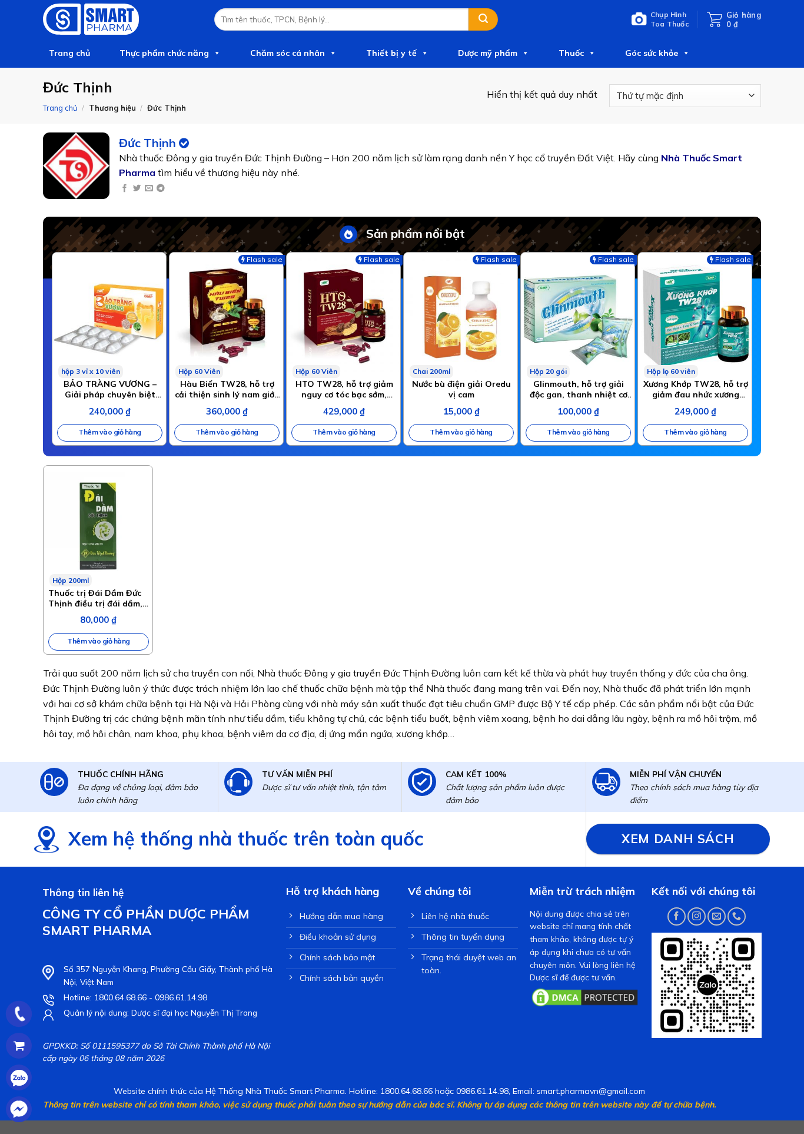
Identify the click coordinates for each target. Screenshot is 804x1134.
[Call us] (736, 916)
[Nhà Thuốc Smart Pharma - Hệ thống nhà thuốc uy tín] (120, 19)
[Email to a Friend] (148, 188)
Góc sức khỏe (651, 53)
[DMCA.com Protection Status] (585, 996)
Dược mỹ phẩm (487, 53)
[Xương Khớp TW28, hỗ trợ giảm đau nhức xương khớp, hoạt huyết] (695, 315)
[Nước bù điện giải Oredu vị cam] (460, 315)
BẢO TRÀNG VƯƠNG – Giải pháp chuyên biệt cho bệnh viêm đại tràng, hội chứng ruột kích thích (110, 389)
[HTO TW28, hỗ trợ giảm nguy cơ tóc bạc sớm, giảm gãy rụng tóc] (343, 315)
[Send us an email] (716, 916)
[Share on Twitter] (137, 188)
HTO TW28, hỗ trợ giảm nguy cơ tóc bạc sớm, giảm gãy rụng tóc (344, 389)
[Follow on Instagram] (696, 916)
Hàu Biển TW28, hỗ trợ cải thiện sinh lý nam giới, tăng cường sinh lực (227, 389)
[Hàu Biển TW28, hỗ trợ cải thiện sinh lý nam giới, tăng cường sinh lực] (226, 315)
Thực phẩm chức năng (164, 53)
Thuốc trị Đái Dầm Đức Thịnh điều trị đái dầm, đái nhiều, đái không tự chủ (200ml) (96, 598)
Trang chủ (69, 53)
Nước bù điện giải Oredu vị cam (461, 389)
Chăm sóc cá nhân (287, 53)
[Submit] (483, 19)
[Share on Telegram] (160, 188)
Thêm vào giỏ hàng (109, 431)
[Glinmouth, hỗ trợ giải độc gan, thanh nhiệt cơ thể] (577, 315)
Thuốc (571, 53)
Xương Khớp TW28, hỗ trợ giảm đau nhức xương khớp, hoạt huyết (695, 389)
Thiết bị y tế (391, 53)
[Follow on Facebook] (676, 916)
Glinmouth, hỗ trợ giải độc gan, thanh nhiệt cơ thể (578, 389)
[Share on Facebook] (124, 188)
